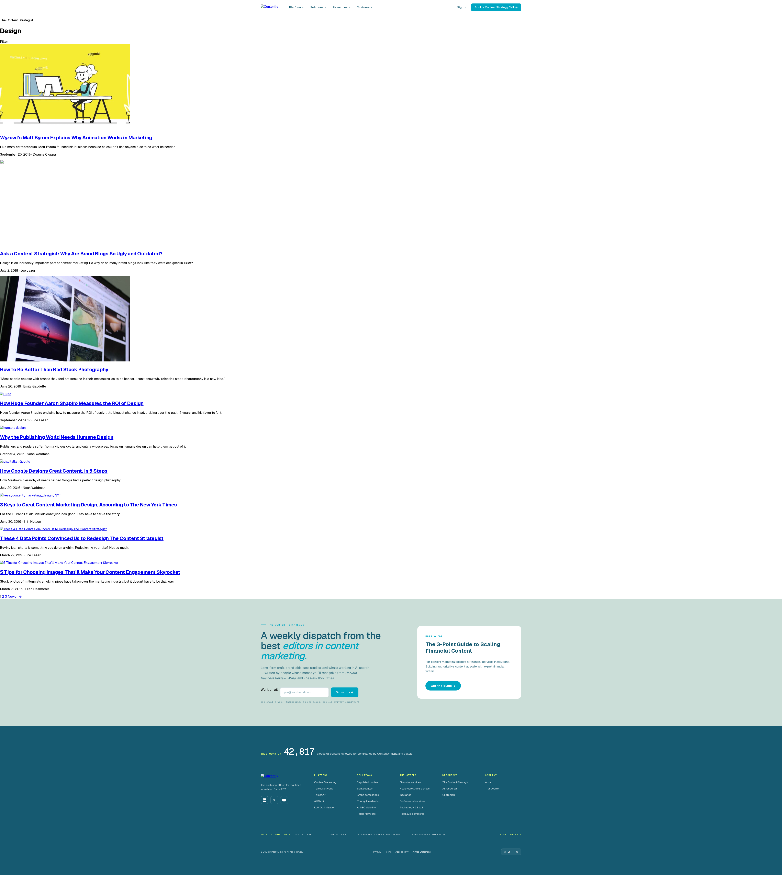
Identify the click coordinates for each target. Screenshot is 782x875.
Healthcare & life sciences (415, 788)
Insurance (405, 795)
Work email (269, 689)
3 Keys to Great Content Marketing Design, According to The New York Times (88, 505)
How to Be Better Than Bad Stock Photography (54, 369)
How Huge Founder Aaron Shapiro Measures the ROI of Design (72, 403)
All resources (450, 788)
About (489, 782)
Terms (388, 851)
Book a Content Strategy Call (494, 7)
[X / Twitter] (274, 800)
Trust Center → (509, 834)
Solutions (316, 7)
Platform (295, 7)
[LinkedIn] (264, 800)
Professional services (412, 801)
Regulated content (368, 782)
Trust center (492, 788)
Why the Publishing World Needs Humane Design (56, 437)
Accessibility (402, 851)
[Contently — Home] (269, 7)
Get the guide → (443, 686)
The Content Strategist (455, 782)
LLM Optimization (324, 807)
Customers (364, 7)
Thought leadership (368, 801)
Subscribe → (345, 692)
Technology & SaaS (412, 807)
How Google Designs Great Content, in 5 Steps (54, 471)
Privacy (377, 851)
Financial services (410, 782)
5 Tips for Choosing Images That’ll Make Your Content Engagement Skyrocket (90, 572)
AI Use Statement (422, 851)
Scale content (365, 788)
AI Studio (319, 801)
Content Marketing (325, 782)
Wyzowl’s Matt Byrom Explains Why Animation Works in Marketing (76, 137)
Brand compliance (368, 795)
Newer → (15, 596)
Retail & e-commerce (412, 814)
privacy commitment (346, 701)
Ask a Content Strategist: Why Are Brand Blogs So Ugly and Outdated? (81, 253)
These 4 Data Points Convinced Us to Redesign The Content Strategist (82, 538)
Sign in (461, 7)
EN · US (513, 851)
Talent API (320, 795)
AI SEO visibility (366, 807)
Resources (340, 7)
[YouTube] (284, 800)
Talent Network (323, 788)
